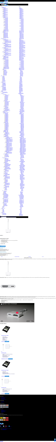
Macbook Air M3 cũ (21, 49)
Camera (20, 209)
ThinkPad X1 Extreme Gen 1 (23, 142)
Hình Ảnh (30, 256)
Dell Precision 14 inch (22, 177)
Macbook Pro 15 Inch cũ (21, 68)
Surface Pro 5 (22, 100)
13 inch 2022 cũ (22, 64)
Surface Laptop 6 (22, 103)
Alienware (21, 186)
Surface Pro (21, 95)
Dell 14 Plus (22, 162)
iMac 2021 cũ (21, 75)
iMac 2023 (21, 79)
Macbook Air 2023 (21, 35)
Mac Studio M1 (20, 87)
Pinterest (7, 426)
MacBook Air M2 (21, 11)
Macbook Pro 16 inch (21, 30)
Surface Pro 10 (22, 97)
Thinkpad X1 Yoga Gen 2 (23, 147)
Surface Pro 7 (22, 99)
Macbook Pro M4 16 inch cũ (22, 56)
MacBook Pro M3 (21, 13)
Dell (20, 158)
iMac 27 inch (21, 82)
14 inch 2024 (22, 19)
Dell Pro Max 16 (22, 164)
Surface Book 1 (22, 108)
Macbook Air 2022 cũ (21, 58)
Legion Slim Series (22, 157)
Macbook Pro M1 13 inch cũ (22, 42)
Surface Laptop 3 (22, 105)
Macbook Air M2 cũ (21, 44)
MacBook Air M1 (21, 9)
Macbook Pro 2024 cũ (21, 60)
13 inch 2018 (22, 29)
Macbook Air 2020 (21, 36)
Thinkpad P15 (22, 115)
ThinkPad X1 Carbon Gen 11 (23, 149)
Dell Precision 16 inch (22, 178)
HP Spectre (21, 192)
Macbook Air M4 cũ (21, 53)
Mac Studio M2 (20, 88)
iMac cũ (21, 70)
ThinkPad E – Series (21, 131)
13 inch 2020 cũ (22, 67)
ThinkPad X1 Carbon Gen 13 (23, 148)
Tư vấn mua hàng (2, 401)
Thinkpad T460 (22, 124)
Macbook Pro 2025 (22, 18)
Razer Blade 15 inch (21, 201)
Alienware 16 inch (22, 187)
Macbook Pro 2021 (22, 23)
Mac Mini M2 (20, 84)
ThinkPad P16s (22, 117)
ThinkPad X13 (22, 133)
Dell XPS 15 (22, 181)
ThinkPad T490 (22, 126)
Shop (3, 216)
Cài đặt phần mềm (2, 410)
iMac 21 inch (21, 81)
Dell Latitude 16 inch (22, 185)
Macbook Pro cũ (4, 58)
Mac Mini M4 (20, 83)
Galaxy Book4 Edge (21, 197)
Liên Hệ (2, 412)
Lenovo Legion (21, 206)
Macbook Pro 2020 (22, 25)
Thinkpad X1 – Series (21, 137)
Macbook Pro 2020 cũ (21, 66)
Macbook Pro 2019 (22, 26)
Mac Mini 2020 (20, 86)
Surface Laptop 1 (22, 106)
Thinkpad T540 (22, 127)
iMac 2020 (21, 80)
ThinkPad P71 (22, 121)
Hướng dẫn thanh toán (3, 411)
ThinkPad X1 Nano (22, 152)
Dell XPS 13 (22, 180)
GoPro (21, 212)
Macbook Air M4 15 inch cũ (22, 54)
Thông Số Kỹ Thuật (17, 256)
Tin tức (2, 402)
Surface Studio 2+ (21, 112)
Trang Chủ (1, 216)
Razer (20, 199)
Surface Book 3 (22, 107)
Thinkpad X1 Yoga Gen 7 (23, 144)
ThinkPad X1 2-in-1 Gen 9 (23, 138)
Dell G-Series (21, 188)
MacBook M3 (20, 12)
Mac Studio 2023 (21, 90)
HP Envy (21, 193)
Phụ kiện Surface (21, 215)
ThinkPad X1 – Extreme (22, 139)
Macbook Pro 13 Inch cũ (21, 69)
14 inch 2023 (22, 21)
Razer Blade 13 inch (21, 200)
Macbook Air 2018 (21, 37)
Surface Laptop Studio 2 (22, 111)
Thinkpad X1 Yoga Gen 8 (23, 143)
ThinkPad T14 (22, 128)
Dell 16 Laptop (22, 160)
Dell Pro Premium (21, 167)
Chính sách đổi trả (3, 397)
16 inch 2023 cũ (22, 63)
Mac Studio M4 (20, 89)
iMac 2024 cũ (21, 74)
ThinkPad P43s (22, 118)
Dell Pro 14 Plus (22, 171)
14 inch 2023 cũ (22, 62)
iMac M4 (21, 78)
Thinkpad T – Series (21, 123)
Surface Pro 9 (22, 98)
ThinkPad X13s (22, 134)
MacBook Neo (20, 8)
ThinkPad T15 (22, 129)
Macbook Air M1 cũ (21, 40)
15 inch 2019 (22, 27)
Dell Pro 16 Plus (22, 172)
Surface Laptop (21, 101)
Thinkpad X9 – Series (21, 113)
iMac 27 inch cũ (21, 72)
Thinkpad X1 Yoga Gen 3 (23, 146)
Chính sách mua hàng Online (3, 399)
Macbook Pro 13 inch (21, 32)
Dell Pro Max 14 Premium (22, 165)
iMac (20, 76)
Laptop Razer (21, 204)
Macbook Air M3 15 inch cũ (22, 50)
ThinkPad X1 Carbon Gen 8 (23, 151)
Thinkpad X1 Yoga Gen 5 (23, 145)
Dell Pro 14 (22, 173)
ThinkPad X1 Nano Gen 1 (23, 154)
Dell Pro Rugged (21, 176)
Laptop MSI (21, 205)
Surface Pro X (22, 96)
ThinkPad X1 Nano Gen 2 (23, 153)
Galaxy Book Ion (21, 198)
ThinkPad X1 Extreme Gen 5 (23, 140)
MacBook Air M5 (21, 16)
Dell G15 (22, 190)
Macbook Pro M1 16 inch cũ (22, 43)
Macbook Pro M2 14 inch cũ (22, 47)
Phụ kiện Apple (20, 214)
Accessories (8, 216)
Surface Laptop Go (21, 109)
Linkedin (10, 426)
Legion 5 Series (22, 155)
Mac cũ (20, 39)
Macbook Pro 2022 (22, 22)
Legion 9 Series (22, 156)
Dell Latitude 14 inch (22, 184)
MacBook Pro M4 (21, 15)
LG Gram (21, 207)
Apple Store (5, 216)
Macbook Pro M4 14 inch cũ (22, 55)
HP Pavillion (21, 194)
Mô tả (1, 256)
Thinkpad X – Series (21, 132)
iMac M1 (21, 77)
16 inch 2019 (22, 28)
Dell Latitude (21, 183)
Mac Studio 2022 (21, 91)
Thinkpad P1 (22, 114)
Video (43, 256)
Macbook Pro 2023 (22, 20)
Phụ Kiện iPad (14, 216)
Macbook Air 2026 (21, 33)
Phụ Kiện (20, 213)
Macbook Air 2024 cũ (21, 57)
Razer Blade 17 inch (21, 202)
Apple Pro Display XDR (20, 93)
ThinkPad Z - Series (21, 135)
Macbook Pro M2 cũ (21, 46)
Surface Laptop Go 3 (22, 110)
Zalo (4, 426)
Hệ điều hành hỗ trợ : (3, 300)
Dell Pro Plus (21, 170)
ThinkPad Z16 (22, 136)
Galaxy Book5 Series (21, 195)
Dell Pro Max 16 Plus (22, 166)
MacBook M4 (20, 14)
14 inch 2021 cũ (22, 65)
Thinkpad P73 (22, 122)
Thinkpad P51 (22, 119)
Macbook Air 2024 (21, 34)
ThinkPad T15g (22, 130)
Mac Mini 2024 (20, 85)
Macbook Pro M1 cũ (21, 41)
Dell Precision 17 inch (22, 179)
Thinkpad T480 (22, 125)
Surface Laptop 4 (22, 104)
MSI (20, 208)
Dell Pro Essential (21, 174)
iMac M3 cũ (21, 71)
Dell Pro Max (21, 163)
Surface (21, 94)
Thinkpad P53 (22, 120)
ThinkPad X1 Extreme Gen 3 (23, 141)
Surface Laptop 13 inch (22, 102)
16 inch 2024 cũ (22, 61)
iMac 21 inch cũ (21, 73)
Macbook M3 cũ (21, 48)
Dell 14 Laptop (22, 159)
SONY (21, 211)
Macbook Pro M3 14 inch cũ (22, 51)
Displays (20, 92)
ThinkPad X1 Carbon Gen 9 (23, 150)
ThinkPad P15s (22, 116)
